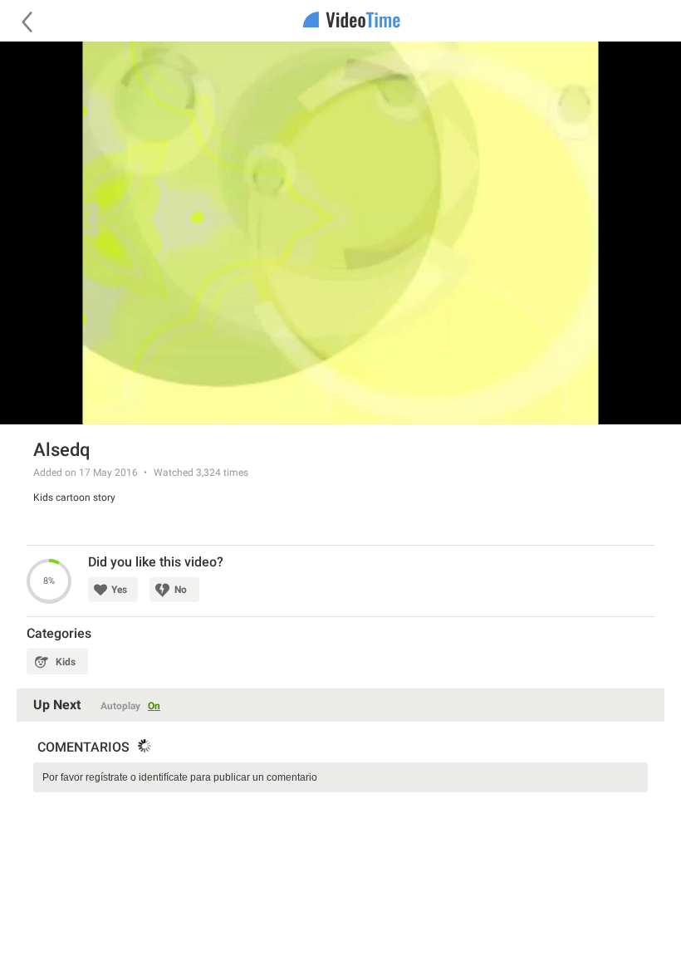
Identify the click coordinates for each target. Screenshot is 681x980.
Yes (119, 589)
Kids (66, 662)
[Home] (340, 21)
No (180, 589)
